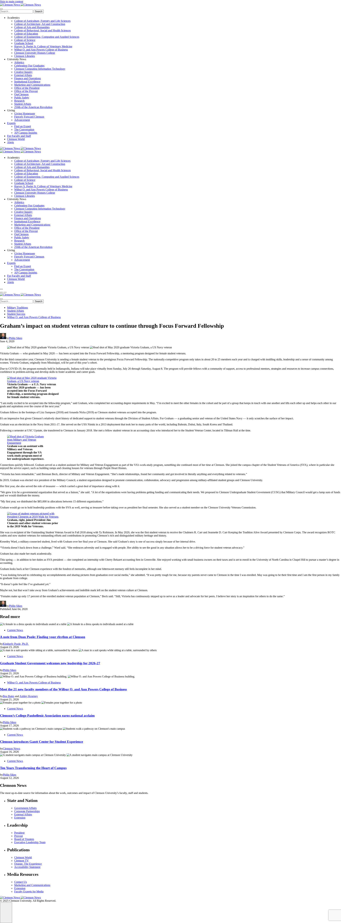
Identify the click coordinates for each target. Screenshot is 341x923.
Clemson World (16, 139)
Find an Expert (22, 126)
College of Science (24, 40)
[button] (1, 292)
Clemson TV (21, 860)
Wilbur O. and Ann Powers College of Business (41, 49)
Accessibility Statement (27, 866)
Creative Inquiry (23, 71)
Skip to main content (11, 1)
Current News (15, 630)
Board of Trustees (24, 839)
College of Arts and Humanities (32, 27)
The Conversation (24, 129)
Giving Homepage (24, 113)
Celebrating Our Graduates (29, 65)
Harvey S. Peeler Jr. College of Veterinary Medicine (43, 46)
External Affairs (23, 75)
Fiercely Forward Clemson (29, 116)
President (19, 832)
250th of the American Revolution (33, 107)
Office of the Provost (26, 91)
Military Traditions (17, 307)
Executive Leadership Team (29, 842)
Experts (11, 123)
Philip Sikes (15, 338)
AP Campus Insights (25, 132)
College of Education (26, 33)
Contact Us (20, 881)
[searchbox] (16, 11)
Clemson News (11, 748)
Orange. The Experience (28, 863)
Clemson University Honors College (34, 52)
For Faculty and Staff (19, 135)
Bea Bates (8, 696)
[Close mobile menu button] (1, 8)
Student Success (16, 313)
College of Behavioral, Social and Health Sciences (42, 30)
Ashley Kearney (29, 696)
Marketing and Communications (32, 84)
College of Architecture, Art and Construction (39, 24)
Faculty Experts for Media (29, 891)
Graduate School (23, 43)
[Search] (1, 289)
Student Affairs (22, 103)
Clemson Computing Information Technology (39, 68)
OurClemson (21, 94)
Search (38, 11)
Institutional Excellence (27, 81)
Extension (19, 817)
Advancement (22, 119)
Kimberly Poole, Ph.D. (16, 643)
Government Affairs (25, 808)
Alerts (10, 142)
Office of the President (26, 87)
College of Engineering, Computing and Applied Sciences (46, 36)
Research (19, 100)
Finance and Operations (27, 78)
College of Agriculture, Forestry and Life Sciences (42, 20)
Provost (18, 835)
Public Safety (21, 97)
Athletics (19, 62)
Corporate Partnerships (27, 811)
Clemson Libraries (24, 56)
